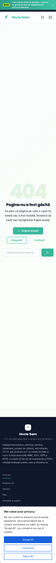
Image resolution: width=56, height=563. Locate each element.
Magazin (16, 240)
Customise (28, 548)
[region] (28, 535)
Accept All (28, 539)
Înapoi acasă (30, 231)
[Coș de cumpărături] (42, 17)
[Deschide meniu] (50, 17)
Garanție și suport (11, 500)
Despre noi (8, 483)
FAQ (4, 494)
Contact (39, 240)
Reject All (28, 556)
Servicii (6, 489)
